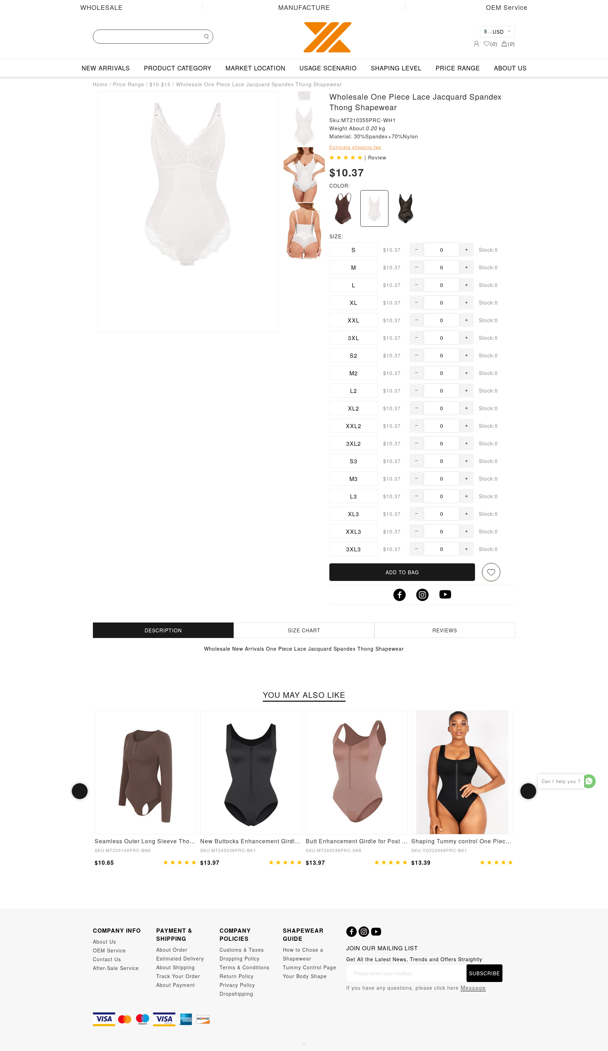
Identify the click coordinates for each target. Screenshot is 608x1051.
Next (528, 791)
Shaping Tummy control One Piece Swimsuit (462, 841)
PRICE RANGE (458, 67)
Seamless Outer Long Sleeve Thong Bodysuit (146, 841)
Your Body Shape (305, 976)
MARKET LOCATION (255, 67)
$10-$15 (160, 84)
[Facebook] (351, 931)
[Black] (405, 208)
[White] (374, 208)
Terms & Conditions (245, 967)
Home (100, 84)
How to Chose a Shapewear (303, 954)
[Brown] (343, 208)
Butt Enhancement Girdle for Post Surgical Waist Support (357, 841)
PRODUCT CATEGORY (177, 67)
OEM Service (506, 7)
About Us (104, 941)
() (494, 43)
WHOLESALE (101, 7)
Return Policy (237, 976)
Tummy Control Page (309, 967)
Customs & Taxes (242, 949)
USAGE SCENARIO (328, 67)
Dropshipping (236, 993)
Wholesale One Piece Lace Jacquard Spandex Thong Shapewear (259, 84)
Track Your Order (178, 976)
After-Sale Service (116, 967)
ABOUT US (510, 67)
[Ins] (364, 931)
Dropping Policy (240, 958)
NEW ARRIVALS (106, 67)
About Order (172, 949)
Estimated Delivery (180, 958)
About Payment (175, 984)
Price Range (128, 84)
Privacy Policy (237, 984)
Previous (80, 791)
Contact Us (107, 959)
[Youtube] (376, 931)
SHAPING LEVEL (396, 67)
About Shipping (175, 967)
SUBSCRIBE (484, 973)
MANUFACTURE (304, 7)
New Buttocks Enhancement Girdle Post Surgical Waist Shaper (251, 841)
